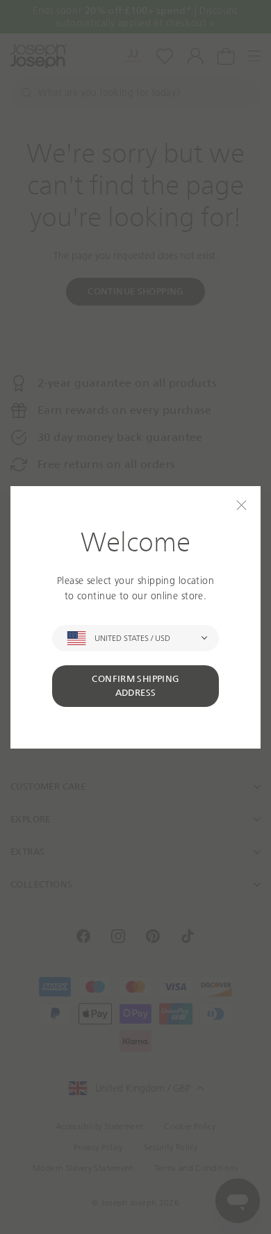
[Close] (241, 505)
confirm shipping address (135, 686)
